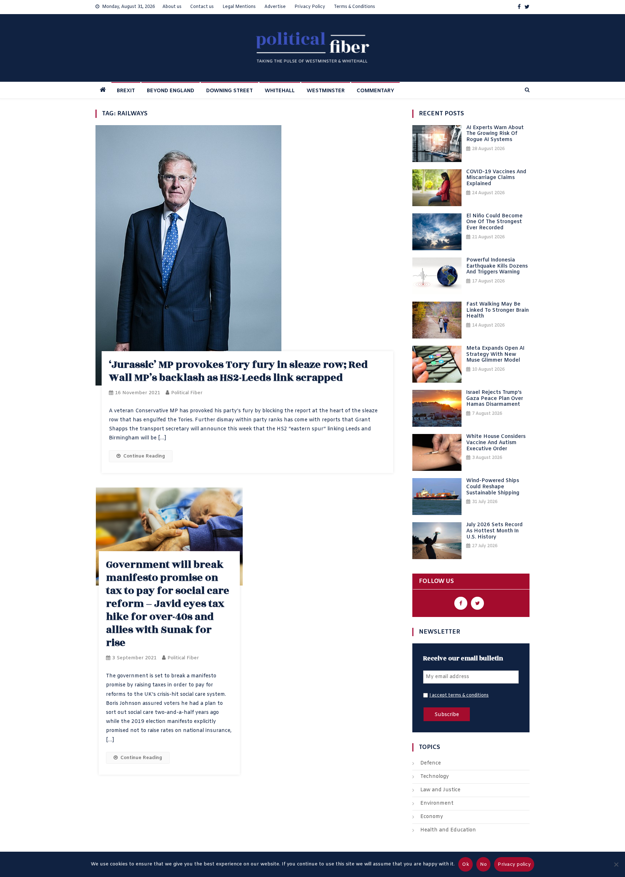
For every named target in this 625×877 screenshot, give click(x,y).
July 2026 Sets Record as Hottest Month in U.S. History (494, 531)
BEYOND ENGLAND (170, 91)
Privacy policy (514, 864)
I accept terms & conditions (459, 695)
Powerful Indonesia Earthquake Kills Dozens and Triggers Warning (497, 266)
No (483, 864)
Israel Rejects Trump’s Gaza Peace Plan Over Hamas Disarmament (494, 399)
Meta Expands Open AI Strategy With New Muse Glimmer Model (495, 355)
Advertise (275, 7)
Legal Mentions (239, 7)
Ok (465, 864)
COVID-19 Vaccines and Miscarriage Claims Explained (496, 178)
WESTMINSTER (326, 91)
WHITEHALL (280, 91)
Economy (431, 816)
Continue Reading (144, 456)
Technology (434, 776)
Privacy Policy (309, 7)
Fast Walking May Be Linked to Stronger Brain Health (497, 311)
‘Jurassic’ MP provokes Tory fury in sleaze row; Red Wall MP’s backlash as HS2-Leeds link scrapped (238, 371)
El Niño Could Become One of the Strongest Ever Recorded (494, 222)
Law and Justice (440, 790)
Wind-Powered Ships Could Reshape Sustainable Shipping (492, 487)
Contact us (202, 7)
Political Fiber (187, 393)
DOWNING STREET (229, 91)
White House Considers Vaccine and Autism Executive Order (496, 443)
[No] (616, 864)
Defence (430, 763)
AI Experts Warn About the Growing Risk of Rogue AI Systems (495, 134)
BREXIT (126, 91)
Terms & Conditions (354, 7)
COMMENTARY (375, 91)
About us (172, 7)
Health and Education (448, 830)
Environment (437, 803)
